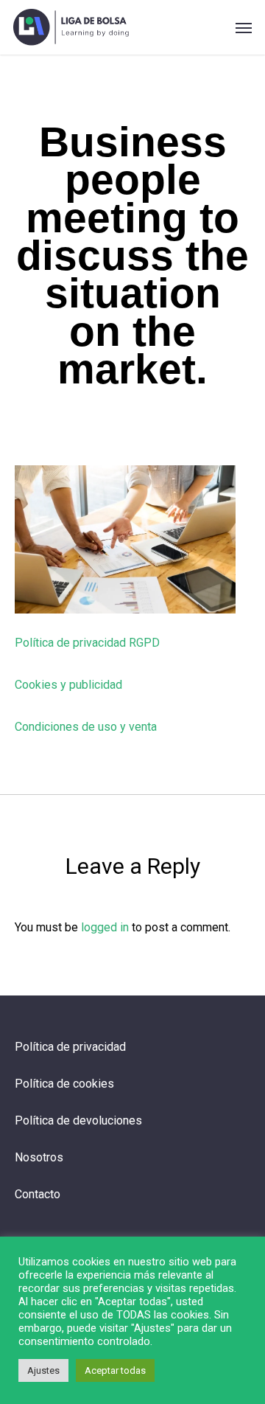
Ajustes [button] (43, 1370)
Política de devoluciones (78, 1120)
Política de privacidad (70, 1047)
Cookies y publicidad (68, 685)
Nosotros (39, 1157)
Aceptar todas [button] (115, 1370)
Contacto (37, 1194)
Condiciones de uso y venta (86, 727)
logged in (105, 927)
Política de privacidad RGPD (87, 643)
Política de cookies (64, 1084)
